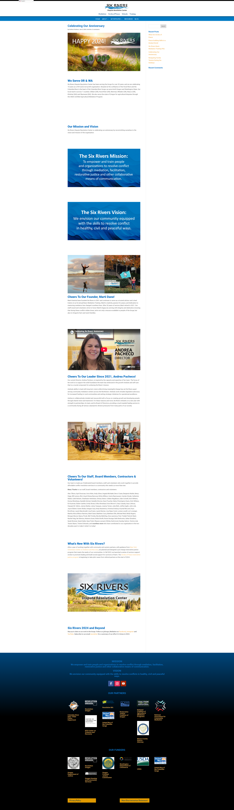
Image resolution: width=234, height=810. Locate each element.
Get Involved (116, 19)
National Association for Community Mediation (160, 717)
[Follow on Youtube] (123, 683)
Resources (128, 19)
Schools (125, 14)
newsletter (94, 634)
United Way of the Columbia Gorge (107, 724)
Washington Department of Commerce (125, 765)
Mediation (102, 14)
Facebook (122, 631)
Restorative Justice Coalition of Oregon (124, 714)
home (98, 19)
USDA (139, 769)
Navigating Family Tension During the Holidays (155, 60)
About (104, 19)
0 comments (96, 29)
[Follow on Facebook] (111, 683)
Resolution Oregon (89, 710)
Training (133, 14)
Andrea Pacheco (74, 29)
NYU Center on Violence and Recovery (90, 732)
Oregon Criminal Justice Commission (107, 775)
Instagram (130, 631)
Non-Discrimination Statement (135, 800)
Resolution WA (107, 707)
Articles (89, 29)
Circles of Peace (114, 14)
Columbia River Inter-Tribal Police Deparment (73, 717)
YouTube (71, 634)
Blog (137, 19)
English (23, 1)
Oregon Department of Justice (73, 774)
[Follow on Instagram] (117, 683)
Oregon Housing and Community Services (91, 780)
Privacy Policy (75, 800)
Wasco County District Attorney (142, 740)
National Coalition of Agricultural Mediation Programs (141, 713)
